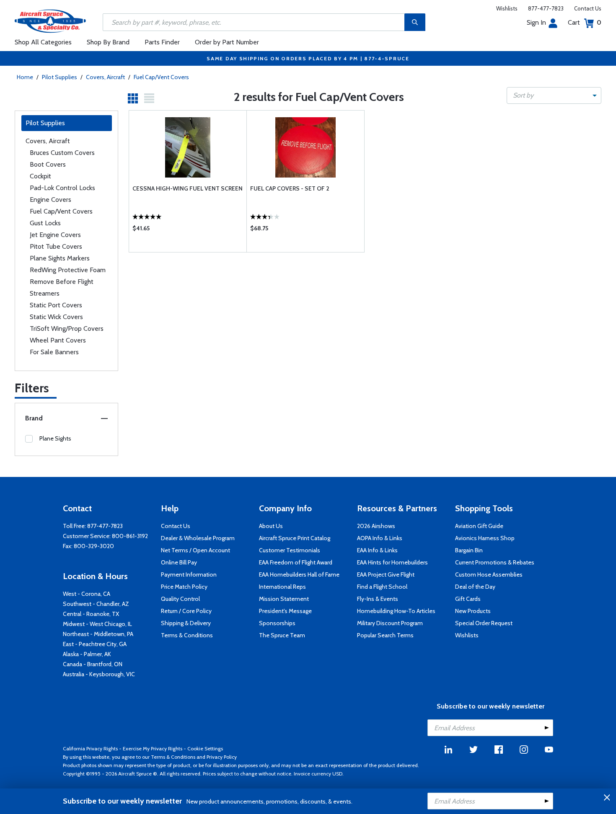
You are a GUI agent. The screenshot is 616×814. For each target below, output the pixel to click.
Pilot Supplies (59, 77)
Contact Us (587, 8)
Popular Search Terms (385, 635)
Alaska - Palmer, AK (87, 654)
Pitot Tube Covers (56, 246)
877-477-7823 (546, 8)
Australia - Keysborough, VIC (99, 674)
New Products (473, 611)
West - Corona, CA (86, 594)
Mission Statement (284, 599)
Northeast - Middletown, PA (98, 634)
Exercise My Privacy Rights (152, 748)
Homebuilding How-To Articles (396, 611)
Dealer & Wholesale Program (198, 538)
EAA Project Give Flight (385, 574)
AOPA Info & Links (379, 538)
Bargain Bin (469, 550)
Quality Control (180, 599)
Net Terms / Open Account (195, 550)
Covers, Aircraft (105, 77)
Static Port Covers (56, 305)
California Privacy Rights (90, 748)
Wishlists (507, 8)
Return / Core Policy (186, 611)
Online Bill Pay (179, 562)
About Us (271, 526)
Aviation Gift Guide (479, 526)
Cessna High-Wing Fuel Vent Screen (187, 188)
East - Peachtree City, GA (95, 644)
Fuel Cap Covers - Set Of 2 (289, 188)
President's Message (285, 611)
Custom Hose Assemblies (489, 574)
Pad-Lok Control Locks (62, 188)
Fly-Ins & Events (377, 599)
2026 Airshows (376, 526)
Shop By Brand (108, 42)
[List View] (149, 98)
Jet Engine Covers (55, 235)
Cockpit (40, 176)
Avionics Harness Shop (485, 538)
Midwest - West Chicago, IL (97, 624)
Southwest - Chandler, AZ (96, 604)
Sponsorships (277, 623)
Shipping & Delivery (186, 623)
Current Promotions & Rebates (494, 562)
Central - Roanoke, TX (91, 614)
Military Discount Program (390, 623)
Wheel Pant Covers (58, 340)
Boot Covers (48, 164)
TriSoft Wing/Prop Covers (67, 328)
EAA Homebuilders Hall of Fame (299, 574)
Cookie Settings (205, 748)
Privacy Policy (222, 757)
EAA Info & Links (377, 550)
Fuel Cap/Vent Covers (161, 77)
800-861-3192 (130, 536)
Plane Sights (55, 438)
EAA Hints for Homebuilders (392, 562)
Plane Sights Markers (60, 258)
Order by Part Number (227, 42)
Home (25, 77)
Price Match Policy (184, 586)
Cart (584, 22)
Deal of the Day (475, 586)
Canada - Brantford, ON (92, 664)
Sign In (536, 22)
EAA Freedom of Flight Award (295, 562)
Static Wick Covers (56, 317)
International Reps (282, 586)
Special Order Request (483, 623)
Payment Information (189, 574)
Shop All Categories (43, 42)
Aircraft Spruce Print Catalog (294, 538)
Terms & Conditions (187, 635)
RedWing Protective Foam (68, 270)
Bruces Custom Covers (62, 153)
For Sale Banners (54, 352)
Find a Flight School (382, 586)
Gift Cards (468, 599)
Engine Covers (50, 200)
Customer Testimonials (289, 550)
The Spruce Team (282, 635)
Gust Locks (45, 223)
